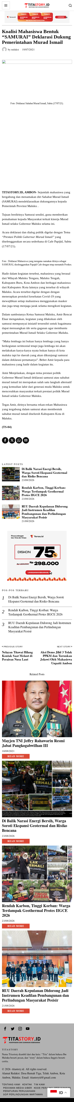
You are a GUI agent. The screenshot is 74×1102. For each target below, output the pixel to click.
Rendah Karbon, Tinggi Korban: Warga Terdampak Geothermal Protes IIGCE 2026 (44, 491)
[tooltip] (5, 440)
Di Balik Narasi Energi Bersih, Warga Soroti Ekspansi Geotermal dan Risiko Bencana (44, 472)
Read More (15, 756)
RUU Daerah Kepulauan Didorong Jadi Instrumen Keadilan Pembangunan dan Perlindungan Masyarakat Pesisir (45, 511)
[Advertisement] (37, 150)
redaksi (15, 49)
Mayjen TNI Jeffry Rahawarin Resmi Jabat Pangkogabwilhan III (33, 743)
